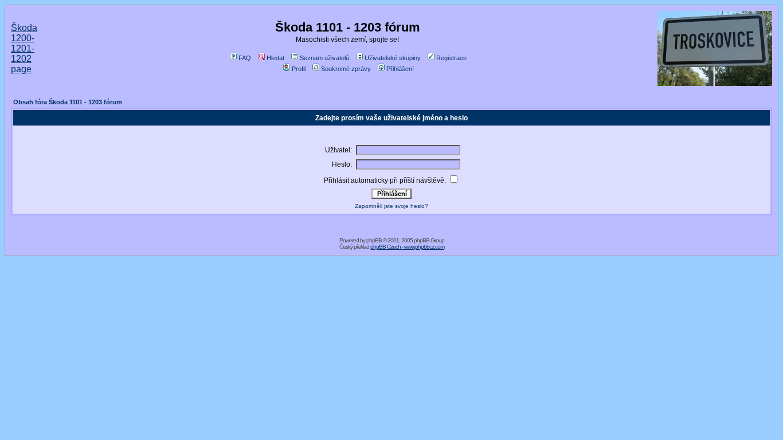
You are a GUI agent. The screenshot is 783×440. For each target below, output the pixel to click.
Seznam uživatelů (324, 57)
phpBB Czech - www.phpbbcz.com (407, 246)
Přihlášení (400, 68)
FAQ (244, 57)
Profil (299, 68)
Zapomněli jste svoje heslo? (391, 206)
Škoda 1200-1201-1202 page (24, 48)
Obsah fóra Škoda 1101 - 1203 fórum (67, 102)
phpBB (374, 240)
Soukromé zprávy (346, 68)
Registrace (451, 57)
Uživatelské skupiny (393, 57)
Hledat (275, 57)
